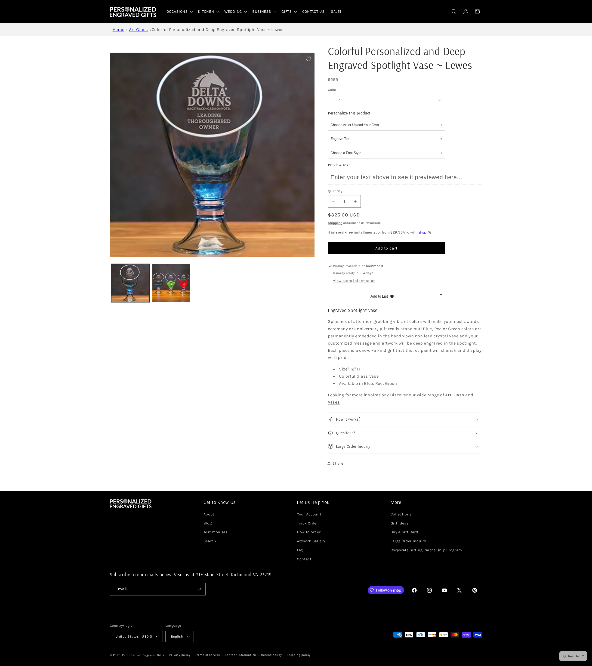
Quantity (335, 191)
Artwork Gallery (311, 541)
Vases (334, 402)
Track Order (307, 523)
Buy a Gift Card (404, 532)
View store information (354, 280)
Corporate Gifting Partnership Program (426, 550)
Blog (208, 523)
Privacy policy (179, 655)
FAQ (300, 550)
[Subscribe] (199, 589)
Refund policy (271, 655)
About (209, 514)
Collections (401, 514)
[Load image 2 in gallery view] (171, 283)
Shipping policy (299, 655)
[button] (179, 11)
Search (210, 541)
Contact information (240, 655)
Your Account (309, 514)
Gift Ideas (400, 523)
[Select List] (441, 294)
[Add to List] (308, 59)
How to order (309, 532)
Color (332, 90)
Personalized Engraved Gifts (143, 655)
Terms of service (207, 655)
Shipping (335, 223)
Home (118, 29)
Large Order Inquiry (408, 541)
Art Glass (138, 29)
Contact (304, 559)
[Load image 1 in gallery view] (130, 283)
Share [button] (338, 463)
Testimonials (215, 532)
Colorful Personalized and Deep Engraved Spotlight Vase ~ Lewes (218, 29)
